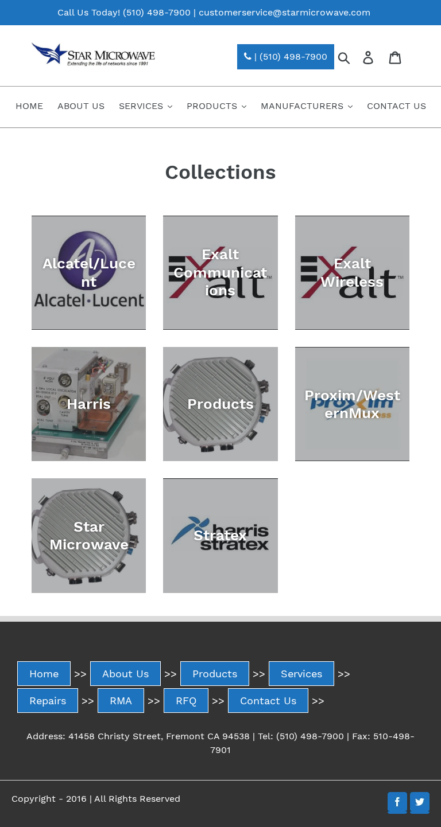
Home (44, 674)
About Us (125, 674)
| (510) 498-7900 (289, 56)
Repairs (47, 701)
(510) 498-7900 (157, 12)
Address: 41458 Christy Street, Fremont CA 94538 (138, 736)
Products (214, 674)
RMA (121, 701)
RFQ (186, 701)
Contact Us (268, 701)
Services (301, 674)
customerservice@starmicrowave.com (284, 12)
